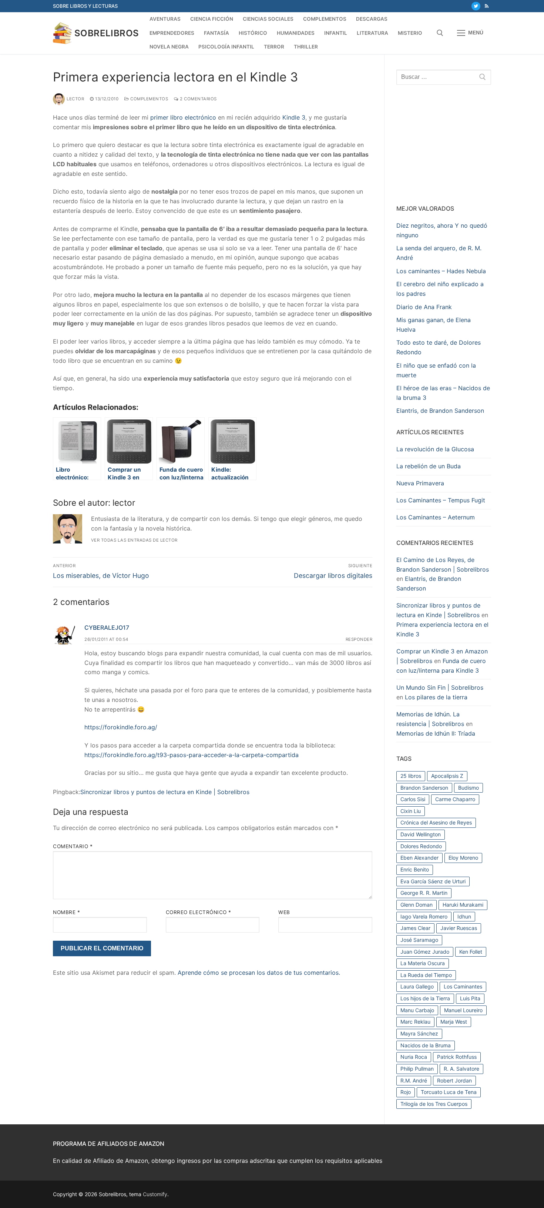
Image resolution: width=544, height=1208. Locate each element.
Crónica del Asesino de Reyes (436, 822)
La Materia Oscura (422, 963)
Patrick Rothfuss (457, 1057)
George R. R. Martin (423, 893)
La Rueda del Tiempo (426, 975)
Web (284, 912)
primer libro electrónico (183, 117)
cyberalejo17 (106, 627)
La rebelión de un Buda (428, 466)
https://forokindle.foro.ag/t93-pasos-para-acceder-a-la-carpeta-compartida (191, 755)
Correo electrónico (198, 912)
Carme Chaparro (455, 799)
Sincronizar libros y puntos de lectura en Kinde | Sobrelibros (164, 792)
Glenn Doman (416, 904)
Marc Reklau (415, 1021)
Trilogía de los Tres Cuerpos (433, 1104)
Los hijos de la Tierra (425, 998)
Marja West (453, 1021)
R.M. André (413, 1080)
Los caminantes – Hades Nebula (441, 271)
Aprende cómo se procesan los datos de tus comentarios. (259, 972)
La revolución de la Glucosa (435, 449)
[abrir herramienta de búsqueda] (440, 33)
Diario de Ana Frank (424, 307)
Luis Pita (470, 998)
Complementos (148, 98)
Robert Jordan (454, 1080)
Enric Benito (414, 869)
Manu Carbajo (417, 1010)
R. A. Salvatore (461, 1068)
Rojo (405, 1092)
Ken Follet (470, 951)
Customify (155, 1194)
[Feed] (487, 6)
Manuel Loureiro (463, 1010)
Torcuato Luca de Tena (449, 1092)
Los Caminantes (463, 986)
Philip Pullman (417, 1068)
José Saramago (419, 940)
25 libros (410, 776)
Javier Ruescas (458, 928)
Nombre (66, 912)
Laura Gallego (417, 986)
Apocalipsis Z (447, 776)
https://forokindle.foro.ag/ (120, 727)
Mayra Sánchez (419, 1033)
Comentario (73, 846)
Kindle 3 (293, 117)
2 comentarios (198, 98)
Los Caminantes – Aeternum (435, 517)
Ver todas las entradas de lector (134, 540)
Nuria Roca (413, 1057)
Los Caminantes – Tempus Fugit (440, 500)
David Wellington (420, 834)
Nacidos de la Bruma (425, 1045)
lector (75, 98)
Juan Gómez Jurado (424, 951)
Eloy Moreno (463, 857)
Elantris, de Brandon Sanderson (440, 410)
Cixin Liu (410, 811)
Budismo (468, 787)
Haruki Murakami (463, 904)
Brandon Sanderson (424, 787)
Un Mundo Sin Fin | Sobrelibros (439, 687)
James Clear (415, 928)
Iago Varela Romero (423, 916)
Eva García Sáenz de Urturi (433, 881)
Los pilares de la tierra (436, 697)
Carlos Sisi (412, 799)
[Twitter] (475, 6)
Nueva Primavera (420, 483)
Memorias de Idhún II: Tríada (435, 733)
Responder (359, 639)
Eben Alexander (419, 857)
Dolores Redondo (421, 846)
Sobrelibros (106, 33)
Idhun (464, 916)
